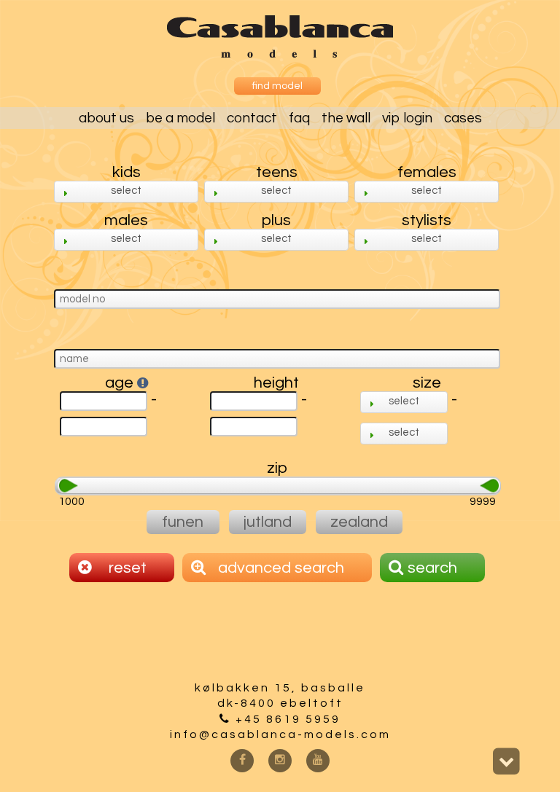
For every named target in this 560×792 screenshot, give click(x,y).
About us (106, 118)
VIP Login (407, 118)
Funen (182, 522)
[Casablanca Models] (280, 54)
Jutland (268, 522)
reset (126, 568)
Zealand (359, 522)
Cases (463, 118)
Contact (252, 118)
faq (299, 118)
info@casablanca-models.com (280, 734)
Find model (277, 86)
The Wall (346, 118)
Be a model (180, 118)
